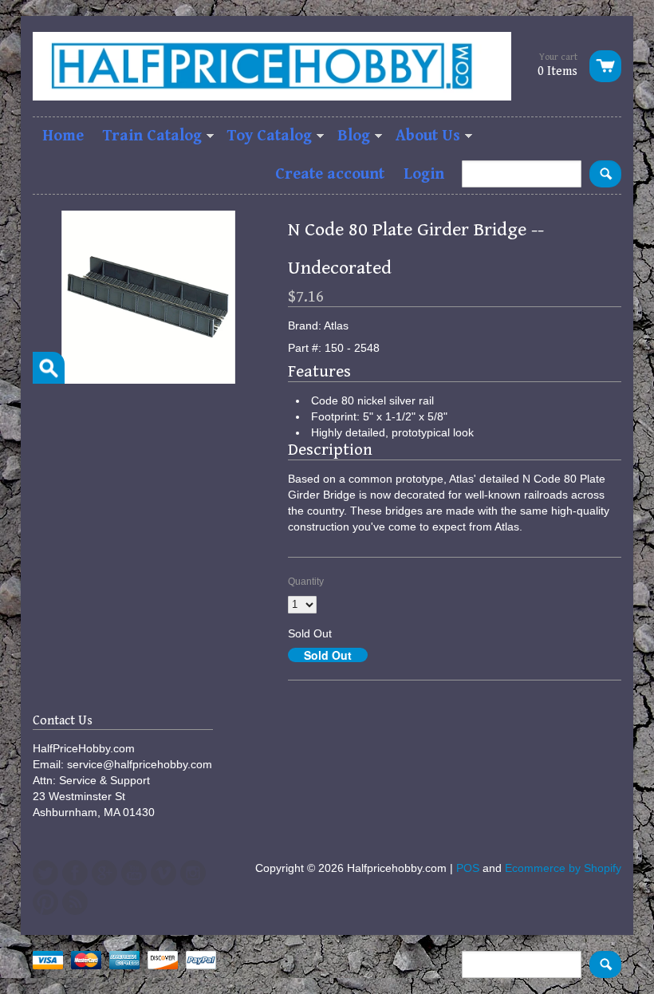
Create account (329, 174)
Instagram (193, 873)
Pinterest (45, 902)
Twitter (45, 873)
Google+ (104, 873)
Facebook (75, 873)
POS (467, 868)
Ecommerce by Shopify (563, 868)
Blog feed (75, 902)
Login (424, 174)
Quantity (306, 581)
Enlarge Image (49, 368)
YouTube (134, 873)
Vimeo (163, 873)
